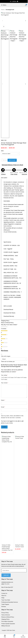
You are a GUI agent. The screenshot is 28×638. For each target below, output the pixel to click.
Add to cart (12, 160)
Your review (4, 383)
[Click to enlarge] (3, 26)
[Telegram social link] (18, 1)
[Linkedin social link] (16, 1)
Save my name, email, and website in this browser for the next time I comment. (12, 416)
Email (3, 407)
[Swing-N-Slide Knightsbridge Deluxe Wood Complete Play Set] (7, 490)
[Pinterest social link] (14, 1)
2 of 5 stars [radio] (11, 377)
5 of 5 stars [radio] (4, 379)
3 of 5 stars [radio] (17, 377)
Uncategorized (10, 9)
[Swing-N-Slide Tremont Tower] (20, 490)
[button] (2, 20)
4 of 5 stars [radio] (23, 377)
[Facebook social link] (10, 1)
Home (2, 9)
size (2, 150)
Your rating (4, 375)
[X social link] (12, 1)
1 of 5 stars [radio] (4, 377)
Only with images (5, 356)
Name (3, 400)
